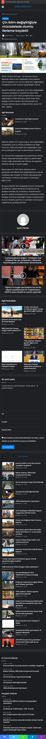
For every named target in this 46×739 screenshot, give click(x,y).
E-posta (5, 422)
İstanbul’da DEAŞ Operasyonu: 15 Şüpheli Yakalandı (28, 631)
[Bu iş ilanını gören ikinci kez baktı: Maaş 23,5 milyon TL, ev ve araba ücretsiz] (8, 533)
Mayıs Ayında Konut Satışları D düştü (9, 365)
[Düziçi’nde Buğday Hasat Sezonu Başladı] (7, 131)
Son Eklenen (23, 456)
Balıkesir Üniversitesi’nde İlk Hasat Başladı (11, 320)
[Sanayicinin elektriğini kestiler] (7, 122)
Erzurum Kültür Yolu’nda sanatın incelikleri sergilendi (28, 464)
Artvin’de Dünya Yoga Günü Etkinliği (17, 2)
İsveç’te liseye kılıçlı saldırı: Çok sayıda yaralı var (28, 541)
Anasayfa (7, 14)
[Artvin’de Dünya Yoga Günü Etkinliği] (8, 485)
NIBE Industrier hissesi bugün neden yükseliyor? (11, 329)
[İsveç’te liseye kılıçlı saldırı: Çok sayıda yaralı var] (8, 543)
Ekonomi (14, 14)
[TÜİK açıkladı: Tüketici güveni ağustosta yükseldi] (34, 333)
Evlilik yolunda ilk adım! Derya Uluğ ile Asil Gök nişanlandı (29, 612)
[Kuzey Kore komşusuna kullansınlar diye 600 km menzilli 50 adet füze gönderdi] (8, 604)
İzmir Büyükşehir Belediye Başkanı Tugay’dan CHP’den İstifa (29, 512)
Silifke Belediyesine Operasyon (28, 501)
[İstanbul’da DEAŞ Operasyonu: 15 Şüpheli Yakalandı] (8, 633)
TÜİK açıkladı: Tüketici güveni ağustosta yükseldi (32, 343)
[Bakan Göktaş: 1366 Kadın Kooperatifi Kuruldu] (8, 476)
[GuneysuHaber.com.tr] (23, 6)
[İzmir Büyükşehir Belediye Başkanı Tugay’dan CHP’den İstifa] (8, 514)
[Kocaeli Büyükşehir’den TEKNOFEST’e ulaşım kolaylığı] (8, 576)
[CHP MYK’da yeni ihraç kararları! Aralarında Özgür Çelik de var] (8, 643)
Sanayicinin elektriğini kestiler (27, 119)
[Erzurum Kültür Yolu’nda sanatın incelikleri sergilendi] (8, 466)
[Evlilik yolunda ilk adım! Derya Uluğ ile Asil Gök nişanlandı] (8, 614)
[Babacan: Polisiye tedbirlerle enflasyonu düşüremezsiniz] (34, 356)
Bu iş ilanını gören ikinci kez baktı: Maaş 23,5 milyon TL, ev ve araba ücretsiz (29, 532)
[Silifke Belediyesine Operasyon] (8, 504)
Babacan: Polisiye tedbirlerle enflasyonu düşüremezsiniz (32, 366)
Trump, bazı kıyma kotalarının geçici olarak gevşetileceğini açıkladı (33, 309)
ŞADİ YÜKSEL (9, 35)
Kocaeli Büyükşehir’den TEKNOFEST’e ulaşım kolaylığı (27, 574)
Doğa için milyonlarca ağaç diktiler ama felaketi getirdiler (29, 583)
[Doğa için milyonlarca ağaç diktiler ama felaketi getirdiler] (8, 585)
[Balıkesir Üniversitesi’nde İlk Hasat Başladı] (12, 312)
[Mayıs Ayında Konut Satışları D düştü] (12, 356)
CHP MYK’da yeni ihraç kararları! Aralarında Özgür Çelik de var (28, 641)
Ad (3, 414)
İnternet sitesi (6, 430)
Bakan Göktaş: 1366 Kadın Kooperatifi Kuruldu (26, 474)
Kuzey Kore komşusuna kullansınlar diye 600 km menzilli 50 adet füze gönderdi (29, 603)
